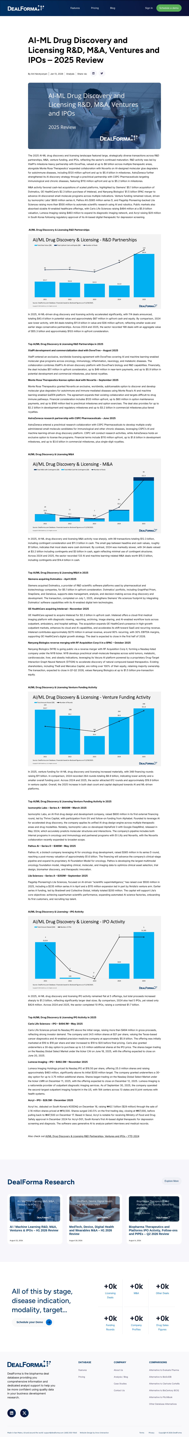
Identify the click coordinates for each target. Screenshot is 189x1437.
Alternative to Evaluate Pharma (164, 1370)
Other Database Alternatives (163, 1404)
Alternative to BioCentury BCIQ (164, 1390)
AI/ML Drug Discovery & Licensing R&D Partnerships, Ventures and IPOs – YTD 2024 (92, 1136)
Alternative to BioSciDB (160, 1377)
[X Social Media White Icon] (24, 1413)
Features (75, 7)
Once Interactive (102, 1433)
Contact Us (119, 1390)
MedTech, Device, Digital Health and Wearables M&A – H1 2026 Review (91, 1230)
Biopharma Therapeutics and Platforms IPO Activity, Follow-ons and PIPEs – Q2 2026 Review (153, 1230)
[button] (93, 73)
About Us (118, 1370)
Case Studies (120, 1383)
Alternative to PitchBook (160, 1397)
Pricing (95, 7)
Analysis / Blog (121, 1377)
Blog (112, 7)
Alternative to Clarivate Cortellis (164, 1383)
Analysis (70, 74)
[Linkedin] (11, 1413)
